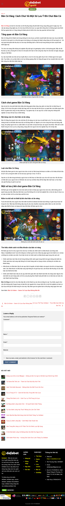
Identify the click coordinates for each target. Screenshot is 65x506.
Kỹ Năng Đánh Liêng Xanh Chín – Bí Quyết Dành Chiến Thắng (24, 404)
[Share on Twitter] (31, 296)
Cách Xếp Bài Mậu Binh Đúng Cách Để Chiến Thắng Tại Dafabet (24, 415)
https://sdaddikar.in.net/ (54, 459)
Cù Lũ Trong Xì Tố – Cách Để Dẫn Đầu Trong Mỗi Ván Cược (23, 393)
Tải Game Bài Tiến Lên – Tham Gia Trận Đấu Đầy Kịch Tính (23, 381)
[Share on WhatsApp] (24, 296)
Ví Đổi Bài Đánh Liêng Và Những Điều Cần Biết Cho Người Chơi (24, 432)
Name (5, 334)
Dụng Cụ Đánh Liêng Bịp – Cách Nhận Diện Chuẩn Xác (22, 421)
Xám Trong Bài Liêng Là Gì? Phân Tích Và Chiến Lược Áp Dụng (24, 426)
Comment (6, 319)
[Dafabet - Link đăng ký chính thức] (32, 4)
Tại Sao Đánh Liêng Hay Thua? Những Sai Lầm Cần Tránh (23, 409)
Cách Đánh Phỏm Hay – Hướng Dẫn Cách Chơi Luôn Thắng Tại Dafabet (27, 437)
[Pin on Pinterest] (37, 296)
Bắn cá (3, 13)
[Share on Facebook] (27, 296)
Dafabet (4, 458)
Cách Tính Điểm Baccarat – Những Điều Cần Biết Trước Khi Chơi (24, 387)
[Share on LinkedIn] (40, 296)
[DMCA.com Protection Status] (8, 490)
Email (5, 342)
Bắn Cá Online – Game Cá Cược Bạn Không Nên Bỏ (24, 290)
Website (5, 350)
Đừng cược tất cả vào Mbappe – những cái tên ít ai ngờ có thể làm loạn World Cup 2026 (32, 376)
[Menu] (2, 4)
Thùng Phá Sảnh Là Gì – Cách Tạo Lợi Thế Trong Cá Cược (23, 398)
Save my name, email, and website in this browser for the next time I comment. (29, 358)
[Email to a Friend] (34, 296)
